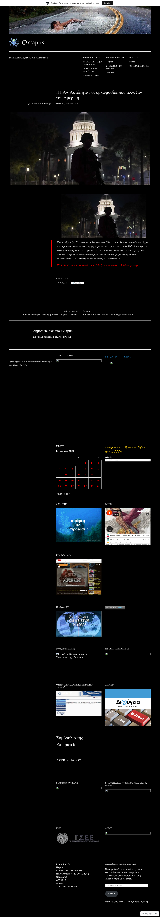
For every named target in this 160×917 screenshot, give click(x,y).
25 (59, 486)
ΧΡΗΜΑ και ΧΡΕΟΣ (92, 75)
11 (59, 474)
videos (132, 62)
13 (72, 474)
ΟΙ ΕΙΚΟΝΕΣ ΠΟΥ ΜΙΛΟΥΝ (114, 67)
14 (79, 474)
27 (72, 486)
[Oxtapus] (80, 20)
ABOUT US (134, 57)
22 (85, 480)
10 (98, 468)
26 (66, 486)
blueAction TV (63, 864)
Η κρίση (109, 62)
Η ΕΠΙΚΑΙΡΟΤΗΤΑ (91, 57)
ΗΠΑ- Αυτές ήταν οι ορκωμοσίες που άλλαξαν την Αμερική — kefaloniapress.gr (97, 265)
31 (98, 486)
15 (85, 474)
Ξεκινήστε (107, 3)
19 (66, 480)
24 (98, 480)
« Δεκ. (59, 494)
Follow (111, 893)
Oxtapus (33, 42)
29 (85, 486)
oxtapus (59, 104)
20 (72, 480)
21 (79, 480)
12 (66, 474)
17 (98, 474)
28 (79, 486)
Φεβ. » (67, 494)
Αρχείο (108, 457)
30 (91, 486)
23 (92, 480)
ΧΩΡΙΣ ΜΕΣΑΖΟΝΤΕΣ (139, 66)
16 (92, 474)
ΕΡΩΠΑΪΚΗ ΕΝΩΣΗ (115, 57)
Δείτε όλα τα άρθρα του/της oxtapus (52, 337)
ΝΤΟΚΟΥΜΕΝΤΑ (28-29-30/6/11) (93, 63)
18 (59, 480)
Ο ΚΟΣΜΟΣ (111, 73)
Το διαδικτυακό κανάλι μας (90, 69)
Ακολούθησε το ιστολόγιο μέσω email (120, 864)
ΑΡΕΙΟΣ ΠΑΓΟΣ (68, 760)
